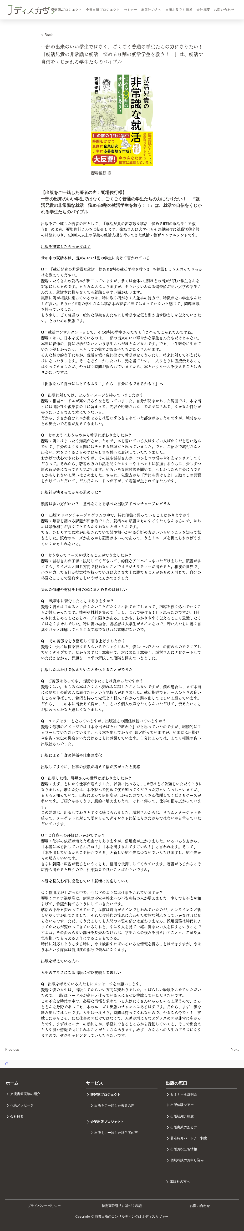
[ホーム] (6, 1063)
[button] (56, 35)
